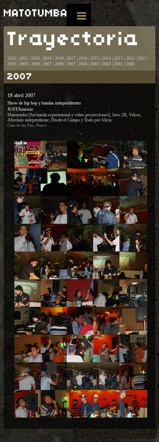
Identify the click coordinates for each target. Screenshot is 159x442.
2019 (47, 58)
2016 (82, 58)
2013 (118, 58)
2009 (23, 63)
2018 (59, 58)
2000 (130, 63)
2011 (142, 58)
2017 (70, 58)
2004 (82, 63)
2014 (106, 58)
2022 (11, 58)
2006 (59, 63)
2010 (11, 63)
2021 (23, 58)
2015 (94, 58)
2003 (94, 63)
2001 (118, 63)
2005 (71, 63)
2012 (130, 58)
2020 (35, 58)
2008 (35, 63)
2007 (47, 63)
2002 (106, 63)
